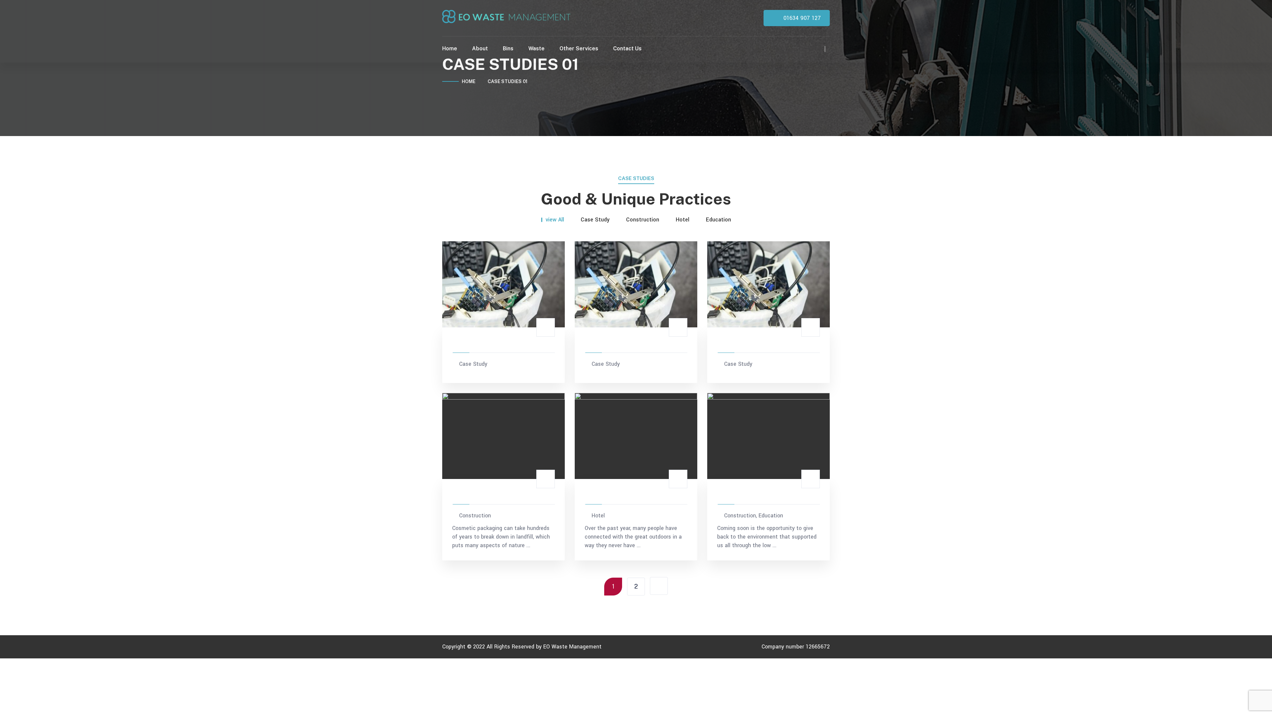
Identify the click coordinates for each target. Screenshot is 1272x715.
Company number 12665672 (796, 646)
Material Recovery (483, 343)
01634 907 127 (801, 18)
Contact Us (627, 48)
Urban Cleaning (611, 495)
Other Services (578, 48)
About (480, 48)
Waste (536, 48)
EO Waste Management (572, 646)
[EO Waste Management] (506, 16)
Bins (508, 48)
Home (449, 48)
